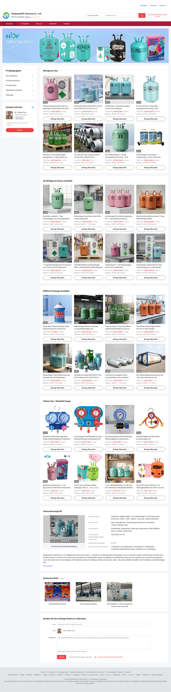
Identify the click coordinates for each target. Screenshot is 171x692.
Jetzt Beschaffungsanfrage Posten (109, 657)
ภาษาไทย (131, 675)
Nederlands (116, 675)
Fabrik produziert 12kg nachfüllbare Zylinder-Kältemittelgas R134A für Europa (118, 328)
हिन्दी (124, 675)
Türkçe (138, 675)
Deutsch (67, 675)
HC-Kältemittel (11, 85)
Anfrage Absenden (57, 119)
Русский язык (93, 675)
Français (52, 675)
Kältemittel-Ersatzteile (14, 90)
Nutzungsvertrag (62, 672)
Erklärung (52, 672)
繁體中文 (38, 675)
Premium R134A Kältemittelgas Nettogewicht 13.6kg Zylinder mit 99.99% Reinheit (55, 157)
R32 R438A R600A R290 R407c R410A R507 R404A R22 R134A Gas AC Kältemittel (88, 108)
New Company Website (88, 604)
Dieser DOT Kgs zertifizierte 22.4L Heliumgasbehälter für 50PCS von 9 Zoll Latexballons (150, 487)
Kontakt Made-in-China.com (95, 672)
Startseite (9, 24)
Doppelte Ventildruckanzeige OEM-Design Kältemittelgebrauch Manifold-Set (56, 438)
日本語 (45, 675)
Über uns (39, 24)
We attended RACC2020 (57, 604)
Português (76, 675)
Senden (61, 657)
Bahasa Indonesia (157, 675)
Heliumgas (9, 95)
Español (60, 675)
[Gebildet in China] (17, 4)
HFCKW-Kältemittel (13, 80)
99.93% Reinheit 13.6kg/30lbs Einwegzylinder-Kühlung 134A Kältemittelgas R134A (147, 108)
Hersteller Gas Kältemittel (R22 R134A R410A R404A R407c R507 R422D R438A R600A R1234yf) (87, 377)
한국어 (102, 675)
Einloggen (143, 5)
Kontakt (67, 24)
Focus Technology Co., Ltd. (83, 679)
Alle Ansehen (47, 566)
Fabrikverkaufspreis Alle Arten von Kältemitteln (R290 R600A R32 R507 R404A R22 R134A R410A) (56, 108)
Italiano (84, 675)
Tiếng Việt (145, 675)
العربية (109, 675)
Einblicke (127, 672)
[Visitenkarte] (33, 107)
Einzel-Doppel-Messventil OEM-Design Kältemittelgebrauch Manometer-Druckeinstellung (118, 438)
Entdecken (53, 24)
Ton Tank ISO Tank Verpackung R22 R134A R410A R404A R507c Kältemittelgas (87, 157)
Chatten (20, 118)
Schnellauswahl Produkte (114, 672)
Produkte (25, 24)
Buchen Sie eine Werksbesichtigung (64, 546)
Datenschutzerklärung (77, 672)
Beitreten (153, 5)
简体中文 (30, 675)
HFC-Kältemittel (11, 76)
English (22, 675)
